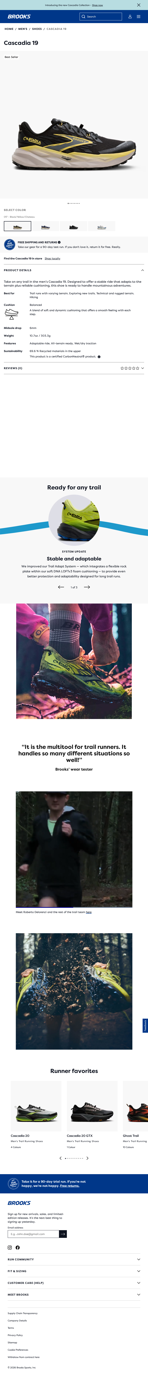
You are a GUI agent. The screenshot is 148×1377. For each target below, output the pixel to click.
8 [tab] (78, 1158)
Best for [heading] (9, 293)
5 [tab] (72, 1158)
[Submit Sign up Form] (63, 1234)
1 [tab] (65, 1158)
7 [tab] (76, 1158)
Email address (15, 1227)
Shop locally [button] (52, 258)
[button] (74, 125)
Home (9, 28)
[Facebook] (18, 1248)
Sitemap (12, 1342)
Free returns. (69, 1186)
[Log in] (130, 16)
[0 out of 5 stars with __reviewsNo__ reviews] (21, 35)
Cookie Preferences (18, 1350)
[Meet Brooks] (74, 1294)
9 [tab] (80, 1158)
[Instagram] (10, 1248)
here (89, 912)
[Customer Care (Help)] (74, 1283)
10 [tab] (82, 1158)
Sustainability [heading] (13, 351)
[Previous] (61, 587)
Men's (22, 28)
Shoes (37, 28)
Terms (11, 1328)
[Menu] (138, 16)
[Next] (87, 587)
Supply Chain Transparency (23, 1313)
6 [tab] (74, 1158)
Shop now (97, 5)
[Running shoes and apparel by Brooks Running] (19, 16)
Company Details (17, 1320)
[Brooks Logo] (74, 1203)
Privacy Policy (15, 1335)
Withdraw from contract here (24, 1357)
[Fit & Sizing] (74, 1271)
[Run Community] (74, 1259)
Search (91, 16)
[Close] (138, 5)
